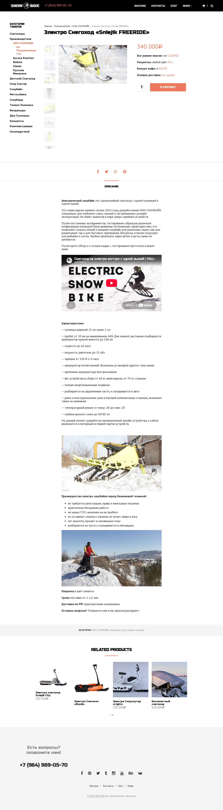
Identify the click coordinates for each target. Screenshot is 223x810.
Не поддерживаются (26, 50)
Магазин (140, 6)
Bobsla (17, 62)
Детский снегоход (22, 78)
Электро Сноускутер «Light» (127, 703)
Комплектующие (21, 126)
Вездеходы (17, 110)
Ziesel (17, 66)
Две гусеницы (19, 115)
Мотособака (18, 94)
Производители (20, 39)
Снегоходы (17, 33)
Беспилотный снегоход (161, 703)
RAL (170, 62)
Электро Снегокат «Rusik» (86, 703)
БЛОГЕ (163, 68)
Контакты (158, 6)
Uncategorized (19, 131)
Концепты (17, 121)
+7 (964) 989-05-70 (57, 5)
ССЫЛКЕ (173, 55)
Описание (111, 186)
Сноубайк (16, 89)
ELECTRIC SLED (97, 796)
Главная (48, 26)
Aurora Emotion (23, 58)
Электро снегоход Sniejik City (48, 694)
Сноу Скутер (18, 83)
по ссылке (168, 75)
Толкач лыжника (21, 105)
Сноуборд (16, 99)
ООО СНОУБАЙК (23, 43)
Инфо (186, 6)
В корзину (168, 87)
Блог (174, 6)
